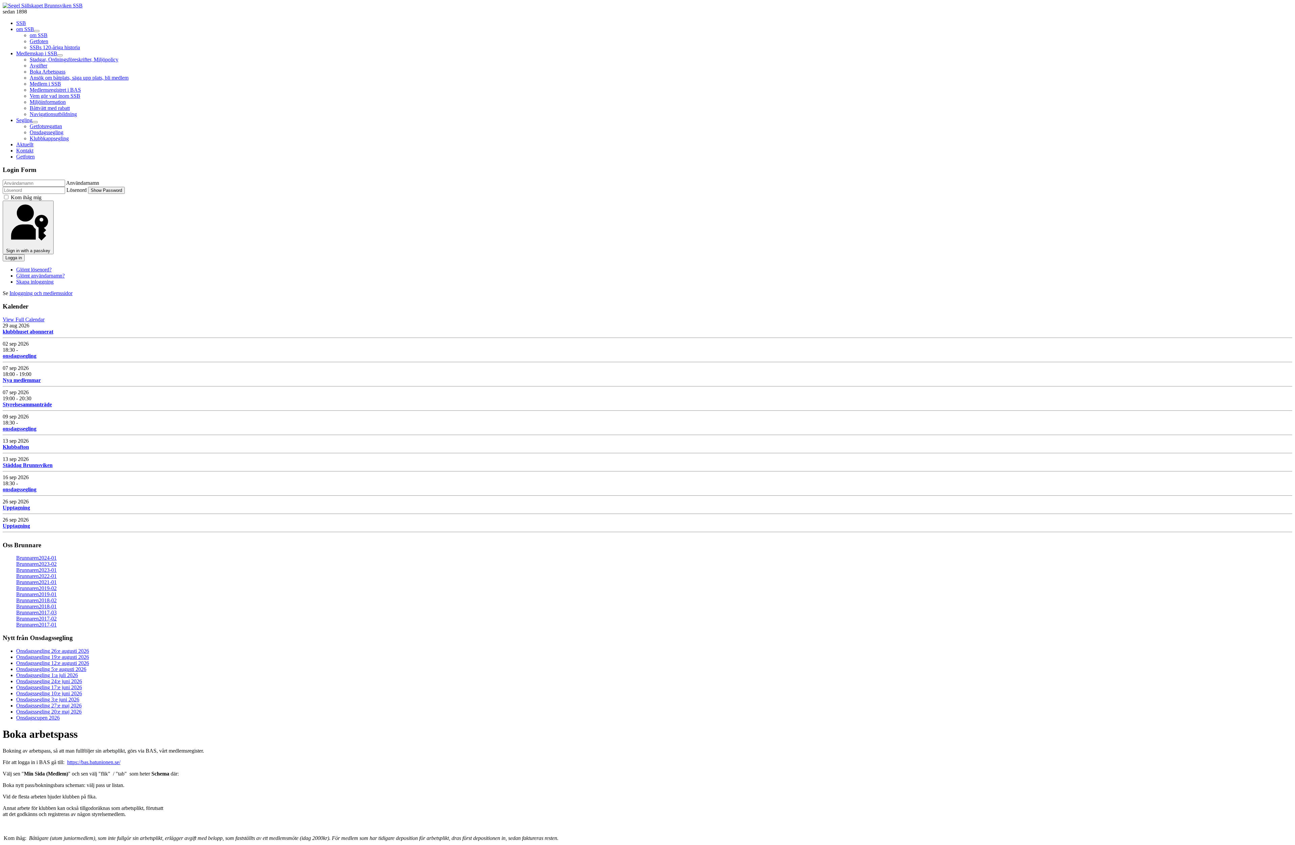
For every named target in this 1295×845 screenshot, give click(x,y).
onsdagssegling (19, 356)
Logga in (13, 257)
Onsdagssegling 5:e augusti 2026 (51, 669)
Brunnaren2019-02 (36, 588)
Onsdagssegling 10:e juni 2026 (49, 693)
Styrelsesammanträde (27, 404)
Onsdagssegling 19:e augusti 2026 (52, 657)
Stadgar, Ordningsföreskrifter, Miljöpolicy (74, 59)
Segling (24, 120)
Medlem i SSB (45, 84)
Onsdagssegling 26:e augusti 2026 (52, 651)
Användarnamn (82, 183)
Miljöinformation (48, 102)
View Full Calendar (24, 319)
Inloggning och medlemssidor (41, 293)
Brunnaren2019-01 (36, 594)
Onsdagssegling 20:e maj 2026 (49, 712)
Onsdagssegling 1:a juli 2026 (47, 675)
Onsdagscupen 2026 (38, 718)
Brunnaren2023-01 (36, 570)
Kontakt (24, 150)
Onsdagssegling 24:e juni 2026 (49, 681)
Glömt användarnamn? (40, 276)
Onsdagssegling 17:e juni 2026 (49, 687)
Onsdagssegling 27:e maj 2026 (49, 705)
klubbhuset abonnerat (28, 331)
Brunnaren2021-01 (36, 582)
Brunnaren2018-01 (36, 606)
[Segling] (35, 122)
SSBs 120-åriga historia (55, 47)
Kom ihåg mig (26, 197)
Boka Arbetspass (47, 72)
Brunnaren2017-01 (36, 625)
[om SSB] (36, 31)
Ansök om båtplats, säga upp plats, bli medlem (79, 78)
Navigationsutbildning (53, 114)
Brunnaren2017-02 (36, 618)
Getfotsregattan (46, 126)
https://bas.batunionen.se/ (93, 762)
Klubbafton (16, 447)
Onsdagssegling (46, 132)
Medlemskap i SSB (36, 53)
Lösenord (76, 190)
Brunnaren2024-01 (36, 558)
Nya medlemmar (22, 380)
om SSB (25, 29)
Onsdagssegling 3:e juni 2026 (47, 699)
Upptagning (16, 508)
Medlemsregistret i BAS (55, 90)
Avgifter (38, 65)
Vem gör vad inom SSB (55, 96)
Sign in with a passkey (28, 250)
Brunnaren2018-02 (36, 600)
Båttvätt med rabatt (50, 108)
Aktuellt (24, 144)
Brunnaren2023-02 (36, 564)
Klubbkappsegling (49, 138)
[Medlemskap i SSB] (60, 55)
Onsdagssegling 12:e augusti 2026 (52, 663)
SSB (21, 23)
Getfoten (39, 41)
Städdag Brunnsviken (28, 465)
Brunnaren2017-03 (36, 612)
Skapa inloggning (35, 282)
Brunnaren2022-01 (36, 576)
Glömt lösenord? (34, 269)
